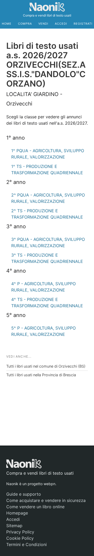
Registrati (83, 23)
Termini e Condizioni (26, 544)
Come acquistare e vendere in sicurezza (46, 500)
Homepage (17, 513)
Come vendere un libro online (35, 506)
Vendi (43, 23)
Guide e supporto (23, 494)
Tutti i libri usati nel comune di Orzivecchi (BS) (45, 366)
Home (6, 23)
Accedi (61, 23)
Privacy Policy (20, 531)
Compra (25, 23)
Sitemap (14, 525)
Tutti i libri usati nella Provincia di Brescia (41, 375)
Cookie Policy (20, 538)
